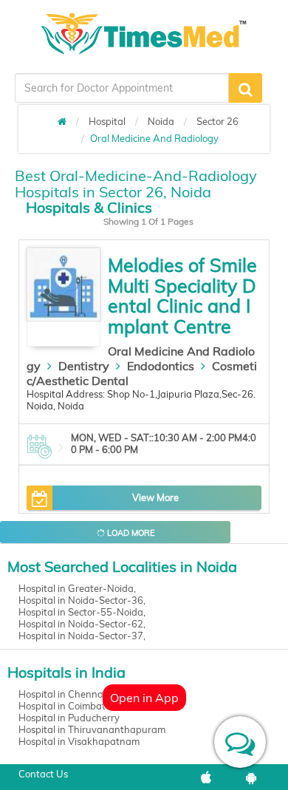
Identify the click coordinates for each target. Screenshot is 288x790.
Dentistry (83, 365)
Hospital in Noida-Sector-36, (81, 600)
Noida (161, 121)
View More (155, 497)
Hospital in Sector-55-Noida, (81, 612)
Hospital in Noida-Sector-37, (81, 635)
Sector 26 (217, 121)
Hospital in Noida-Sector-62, (81, 624)
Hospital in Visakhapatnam (79, 741)
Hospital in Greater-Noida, (77, 588)
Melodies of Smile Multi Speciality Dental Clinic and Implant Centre (182, 295)
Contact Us (43, 774)
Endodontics (160, 365)
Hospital (107, 121)
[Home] (62, 121)
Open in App (144, 697)
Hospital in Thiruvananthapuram (91, 729)
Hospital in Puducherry (69, 717)
